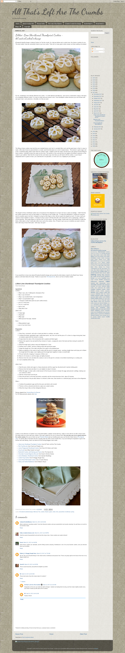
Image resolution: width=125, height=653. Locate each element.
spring (72, 511)
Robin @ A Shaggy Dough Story (28, 553)
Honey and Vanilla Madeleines (26, 461)
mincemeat (107, 301)
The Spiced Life (51, 276)
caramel (93, 283)
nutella (95, 303)
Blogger (96, 648)
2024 (94, 77)
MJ (20, 573)
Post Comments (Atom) (28, 637)
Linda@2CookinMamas (26, 522)
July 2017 (96, 104)
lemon (95, 301)
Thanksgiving (94, 268)
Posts (94, 49)
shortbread (67, 511)
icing (103, 300)
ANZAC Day (93, 253)
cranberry (98, 289)
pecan (92, 306)
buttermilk (101, 281)
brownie (96, 279)
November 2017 (98, 96)
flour (105, 293)
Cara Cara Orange (99, 256)
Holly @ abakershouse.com (27, 532)
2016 (94, 131)
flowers (47, 511)
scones (95, 312)
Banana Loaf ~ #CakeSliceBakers (99, 120)
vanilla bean (94, 318)
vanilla (108, 316)
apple (108, 272)
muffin (92, 303)
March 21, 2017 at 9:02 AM (39, 522)
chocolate (93, 284)
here (35, 394)
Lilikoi (54, 511)
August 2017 (97, 102)
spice (92, 313)
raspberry (97, 310)
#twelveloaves (101, 251)
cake (108, 281)
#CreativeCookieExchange (26, 511)
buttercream (94, 281)
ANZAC (108, 251)
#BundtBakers (95, 248)
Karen (21, 542)
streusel (93, 315)
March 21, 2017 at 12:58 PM (42, 532)
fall (102, 293)
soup (104, 312)
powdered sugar (105, 307)
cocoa (99, 286)
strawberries (101, 313)
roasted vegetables (105, 310)
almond (93, 272)
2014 (94, 135)
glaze (50, 511)
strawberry (107, 313)
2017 (94, 92)
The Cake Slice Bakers (55, 23)
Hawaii (100, 259)
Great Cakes (94, 259)
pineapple (107, 306)
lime (57, 511)
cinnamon (107, 284)
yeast (98, 318)
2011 (94, 141)
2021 (94, 84)
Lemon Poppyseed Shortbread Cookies (28, 448)
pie (103, 306)
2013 (94, 137)
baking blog (100, 275)
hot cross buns (106, 298)
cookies (43, 511)
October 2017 (97, 98)
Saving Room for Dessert (33, 392)
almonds (104, 272)
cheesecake (102, 283)
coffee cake (94, 287)
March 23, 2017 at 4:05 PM (31, 564)
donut (97, 292)
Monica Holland (106, 262)
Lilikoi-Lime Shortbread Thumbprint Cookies (29, 444)
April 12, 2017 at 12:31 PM (49, 584)
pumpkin (93, 309)
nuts (98, 303)
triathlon (99, 316)
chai (97, 283)
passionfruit (62, 511)
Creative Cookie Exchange (73, 23)
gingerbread (107, 295)
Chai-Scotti (21, 450)
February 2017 (97, 126)
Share (92, 42)
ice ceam (93, 300)
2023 (94, 80)
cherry (108, 283)
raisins (92, 310)
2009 (94, 146)
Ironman (104, 259)
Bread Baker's (100, 23)
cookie (108, 287)
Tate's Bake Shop (102, 265)
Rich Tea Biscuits (23, 446)
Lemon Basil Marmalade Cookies (27, 459)
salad (92, 312)
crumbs (102, 290)
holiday (108, 296)
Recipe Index (41, 23)
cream (104, 289)
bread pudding (98, 278)
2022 (94, 82)
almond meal (98, 272)
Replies (23, 581)
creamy (97, 290)
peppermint (100, 306)
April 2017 (96, 111)
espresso (98, 293)
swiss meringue (103, 315)
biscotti (98, 276)
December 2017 (98, 94)
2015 (94, 133)
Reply (21, 527)
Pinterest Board (44, 437)
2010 (94, 144)
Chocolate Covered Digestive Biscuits (28, 454)
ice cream (98, 300)
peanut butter (106, 304)
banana (107, 275)
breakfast (104, 278)
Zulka (109, 271)
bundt (101, 279)
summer (97, 315)
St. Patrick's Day (94, 265)
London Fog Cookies (23, 457)
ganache (97, 295)
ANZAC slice (98, 253)
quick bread (107, 309)
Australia (103, 253)
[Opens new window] (51, 90)
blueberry (107, 276)
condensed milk (101, 287)
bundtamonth (107, 279)
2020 (94, 86)
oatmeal (101, 303)
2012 (94, 139)
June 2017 (96, 106)
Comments (96, 51)
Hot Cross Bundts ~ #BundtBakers (98, 123)
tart (107, 315)
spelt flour (107, 312)
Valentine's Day (96, 271)
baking (93, 275)
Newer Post (19, 634)
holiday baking (94, 298)
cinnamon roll (94, 286)
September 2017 (98, 100)
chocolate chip (100, 284)
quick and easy (99, 309)
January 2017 (97, 128)
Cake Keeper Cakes (98, 254)
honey (100, 298)
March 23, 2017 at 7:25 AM (43, 553)
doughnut (101, 292)
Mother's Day (94, 263)
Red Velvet (103, 263)
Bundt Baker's (88, 23)
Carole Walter (106, 256)
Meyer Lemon (98, 262)
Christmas (93, 258)
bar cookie (93, 276)
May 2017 (96, 108)
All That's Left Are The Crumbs (57, 11)
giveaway (93, 296)
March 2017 (97, 113)
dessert (93, 292)
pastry (101, 304)
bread (92, 278)
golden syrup (102, 296)
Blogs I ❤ (18, 26)
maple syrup (101, 301)
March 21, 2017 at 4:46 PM (30, 542)
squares (96, 313)
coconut (104, 286)
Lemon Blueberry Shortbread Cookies (28, 456)
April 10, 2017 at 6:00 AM (28, 573)
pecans (95, 306)
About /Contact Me (28, 23)
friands (108, 293)
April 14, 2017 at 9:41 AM (32, 593)
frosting (93, 295)
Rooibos (108, 263)
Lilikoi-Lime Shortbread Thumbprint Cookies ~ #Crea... (100, 116)
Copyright (27, 26)
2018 (94, 90)
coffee (108, 286)
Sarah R (22, 564)
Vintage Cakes (103, 271)
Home (17, 23)
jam (105, 300)
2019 (94, 88)
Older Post (83, 634)
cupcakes (107, 290)
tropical (103, 316)
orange (105, 303)
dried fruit (107, 292)
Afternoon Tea (36, 511)
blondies (102, 276)
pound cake (94, 307)
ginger (102, 295)
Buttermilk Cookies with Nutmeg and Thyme (30, 452)
